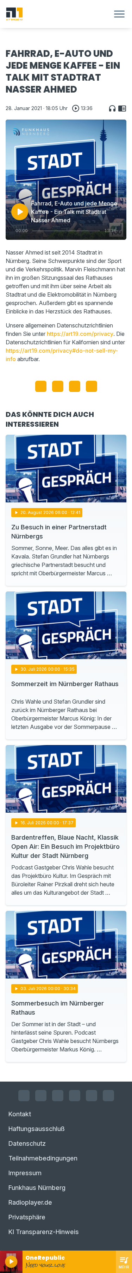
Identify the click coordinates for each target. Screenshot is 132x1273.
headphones (112, 108)
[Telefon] (108, 1095)
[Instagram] (40, 1095)
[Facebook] (24, 1095)
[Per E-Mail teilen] (91, 386)
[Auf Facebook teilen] (40, 386)
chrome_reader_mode (122, 108)
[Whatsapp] (74, 1095)
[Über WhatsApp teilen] (74, 386)
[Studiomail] (91, 1095)
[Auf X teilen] (57, 386)
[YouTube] (57, 1095)
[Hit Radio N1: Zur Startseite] (57, 14)
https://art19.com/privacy (80, 333)
